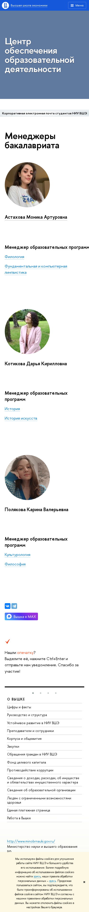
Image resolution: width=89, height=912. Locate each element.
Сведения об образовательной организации (41, 790)
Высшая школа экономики (29, 5)
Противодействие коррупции (30, 770)
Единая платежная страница (28, 810)
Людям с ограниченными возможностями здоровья (39, 800)
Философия (15, 564)
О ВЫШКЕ (16, 699)
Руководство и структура (27, 715)
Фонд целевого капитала (26, 762)
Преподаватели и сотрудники (30, 730)
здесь (37, 876)
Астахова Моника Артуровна (36, 217)
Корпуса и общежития (24, 738)
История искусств (21, 418)
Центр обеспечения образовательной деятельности (39, 55)
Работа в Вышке (19, 818)
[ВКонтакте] (7, 606)
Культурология (17, 554)
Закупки (13, 746)
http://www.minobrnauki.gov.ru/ (31, 841)
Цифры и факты (19, 707)
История (12, 408)
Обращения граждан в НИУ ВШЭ (32, 754)
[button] (33, 693)
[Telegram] (14, 606)
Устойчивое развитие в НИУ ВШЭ (33, 723)
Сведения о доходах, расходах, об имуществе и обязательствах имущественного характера (43, 780)
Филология (14, 256)
